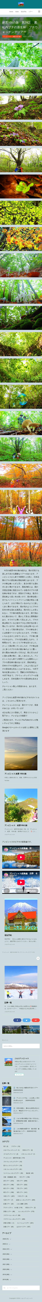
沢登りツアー (9, 1211)
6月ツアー (8, 1188)
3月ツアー (22, 1181)
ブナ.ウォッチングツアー (12, 1161)
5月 (5, 1146)
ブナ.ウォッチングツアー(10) (27, 952)
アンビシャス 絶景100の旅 (11, 36)
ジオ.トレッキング (28, 1154)
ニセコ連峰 (22, 1204)
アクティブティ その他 (12, 1207)
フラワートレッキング (11, 1215)
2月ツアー (8, 1181)
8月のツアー (31, 1207)
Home (11, 11)
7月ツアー (22, 1188)
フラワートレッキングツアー (14, 1219)
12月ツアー (8, 1200)
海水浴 (29, 1173)
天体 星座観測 (9, 1177)
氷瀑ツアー (8, 1227)
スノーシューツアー (25, 1223)
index (17, 11)
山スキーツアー (23, 1227)
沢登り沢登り (8, 1223)
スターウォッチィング (11, 1150)
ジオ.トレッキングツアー (12, 1169)
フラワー (15, 1146)
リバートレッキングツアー (13, 1173)
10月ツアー (9, 1196)
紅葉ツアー (8, 1204)
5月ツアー (22, 1185)
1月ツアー (24, 1177)
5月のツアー (28, 1150)
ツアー (31, 11)
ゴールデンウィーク (10, 1154)
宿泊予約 (23, 11)
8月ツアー (8, 1192)
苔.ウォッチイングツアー (12, 1165)
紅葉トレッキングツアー (25, 1200)
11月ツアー (22, 1196)
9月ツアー (22, 1192)
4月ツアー (8, 1185)
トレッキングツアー (26, 1211)
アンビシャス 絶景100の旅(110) (10, 952)
